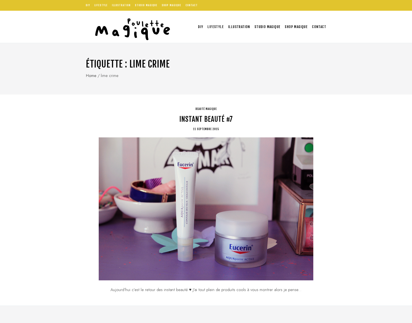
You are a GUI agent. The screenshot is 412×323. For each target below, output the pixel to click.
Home (91, 75)
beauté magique (206, 109)
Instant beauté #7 (206, 119)
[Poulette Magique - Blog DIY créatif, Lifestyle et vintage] (131, 27)
